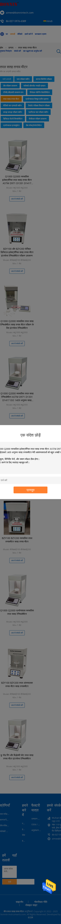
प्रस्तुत (30, 490)
